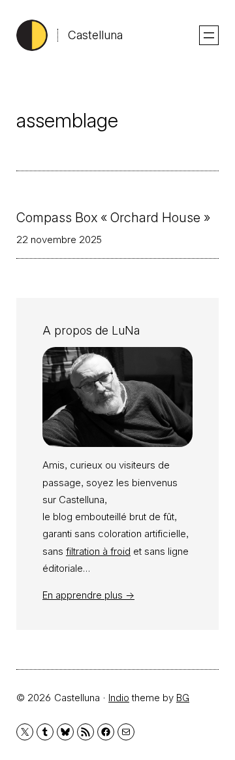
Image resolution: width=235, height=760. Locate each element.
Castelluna (95, 35)
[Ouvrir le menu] (209, 35)
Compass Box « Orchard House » (113, 217)
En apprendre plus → (88, 595)
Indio (118, 697)
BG (182, 697)
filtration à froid (98, 551)
